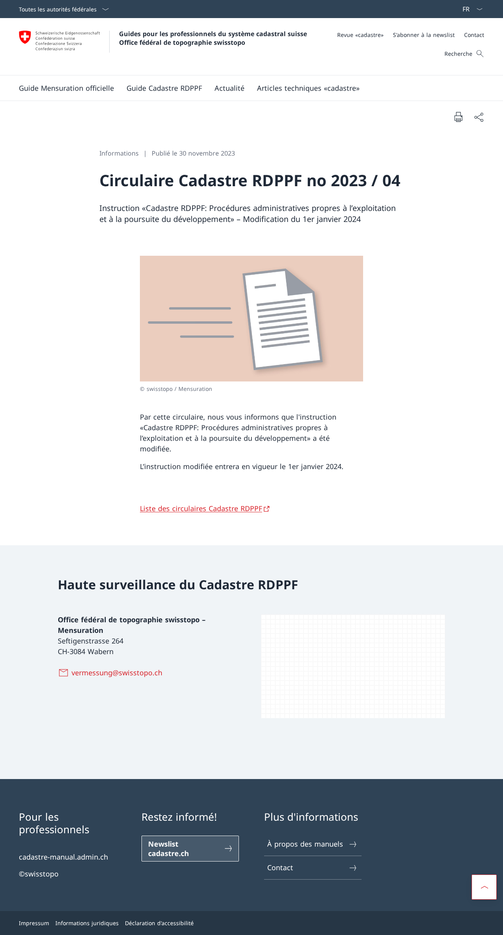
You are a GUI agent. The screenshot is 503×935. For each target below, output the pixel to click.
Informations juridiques (87, 923)
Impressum (34, 923)
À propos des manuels (305, 844)
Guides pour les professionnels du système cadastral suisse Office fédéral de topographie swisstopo (214, 38)
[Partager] (478, 116)
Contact (280, 867)
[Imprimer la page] (458, 116)
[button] (66, 88)
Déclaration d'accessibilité (159, 923)
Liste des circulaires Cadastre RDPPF (201, 508)
